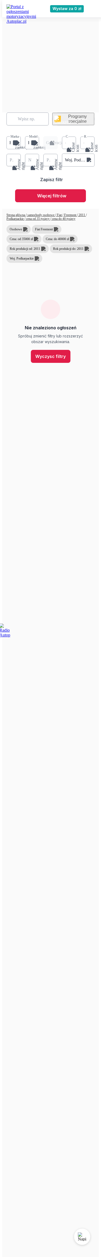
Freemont (70, 215)
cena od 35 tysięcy (37, 219)
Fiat (59, 215)
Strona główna (16, 215)
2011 (82, 215)
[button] (13, 142)
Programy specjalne (77, 119)
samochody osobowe (41, 215)
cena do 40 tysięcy (63, 219)
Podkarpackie (15, 219)
